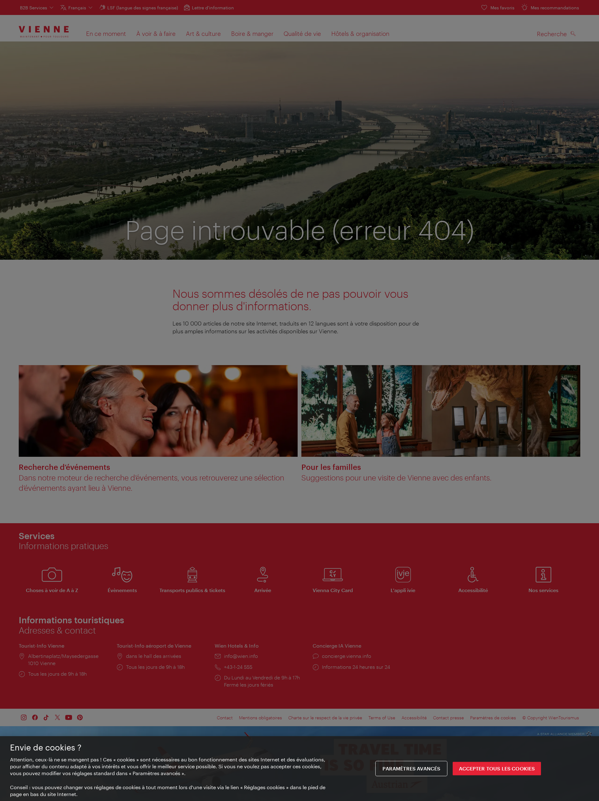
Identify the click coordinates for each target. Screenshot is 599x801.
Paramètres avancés (411, 769)
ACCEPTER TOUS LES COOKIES (497, 769)
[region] (299, 768)
